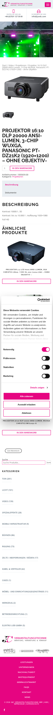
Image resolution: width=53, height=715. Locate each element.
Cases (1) (6, 580)
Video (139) (7, 501)
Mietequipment (26, 677)
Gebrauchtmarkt (26, 682)
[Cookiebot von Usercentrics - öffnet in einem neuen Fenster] (38, 300)
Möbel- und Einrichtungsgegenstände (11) (25, 591)
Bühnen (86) (8, 535)
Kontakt (26, 692)
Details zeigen (37, 387)
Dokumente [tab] (10, 192)
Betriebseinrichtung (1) (14, 614)
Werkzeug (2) (9, 602)
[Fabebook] (4, 710)
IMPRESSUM (19, 704)
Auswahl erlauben (26, 404)
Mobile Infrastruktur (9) (15, 523)
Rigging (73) (8, 546)
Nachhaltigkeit (26, 672)
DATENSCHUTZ (32, 704)
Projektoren (21, 65)
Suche (5, 460)
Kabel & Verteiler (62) (13, 569)
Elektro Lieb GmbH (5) (13, 625)
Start (4, 65)
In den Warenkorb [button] (26, 281)
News (27, 697)
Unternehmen (26, 667)
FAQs (26, 687)
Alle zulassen (26, 396)
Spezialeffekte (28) (11, 512)
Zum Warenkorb (13, 451)
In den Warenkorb (22, 168)
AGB (46, 702)
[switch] (46, 358)
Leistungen (26, 662)
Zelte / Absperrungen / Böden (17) (20, 557)
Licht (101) (7, 490)
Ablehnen (26, 413)
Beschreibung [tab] (11, 184)
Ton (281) (6, 478)
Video (11, 65)
